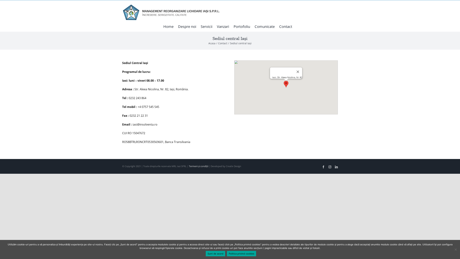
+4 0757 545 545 (148, 107)
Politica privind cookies (241, 253)
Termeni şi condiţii (199, 166)
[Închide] (298, 71)
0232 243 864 (137, 98)
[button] (286, 84)
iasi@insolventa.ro (145, 124)
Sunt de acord (215, 253)
